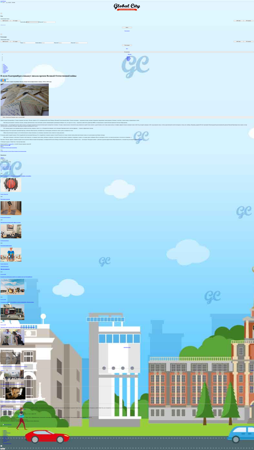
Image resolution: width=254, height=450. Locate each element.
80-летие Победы (11, 151)
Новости (5, 431)
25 (2, 169)
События (128, 58)
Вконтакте (6, 20)
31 (1, 170)
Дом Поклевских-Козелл (5, 240)
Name (21, 42)
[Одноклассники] (3, 80)
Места (128, 57)
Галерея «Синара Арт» (4, 194)
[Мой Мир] (5, 80)
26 (4, 169)
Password (41, 22)
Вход (127, 48)
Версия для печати (5, 145)
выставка (5, 151)
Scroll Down (3, 1)
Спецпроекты (6, 440)
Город (128, 56)
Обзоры (5, 434)
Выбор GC (5, 435)
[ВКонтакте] (1, 80)
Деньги (4, 69)
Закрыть (2, 448)
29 (8, 169)
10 (1, 166)
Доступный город (7, 443)
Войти (127, 27)
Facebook (249, 20)
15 (8, 166)
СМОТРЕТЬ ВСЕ (5, 266)
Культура (5, 66)
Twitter (239, 20)
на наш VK (10, 144)
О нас (2, 406)
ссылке (140, 139)
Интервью (5, 437)
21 (7, 167)
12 (4, 166)
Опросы (5, 441)
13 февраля (3, 405)
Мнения (5, 436)
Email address (23, 22)
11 (2, 166)
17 (1, 167)
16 (10, 166)
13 (5, 166)
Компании (5, 71)
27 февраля (3, 387)
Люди (128, 59)
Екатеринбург (127, 51)
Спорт (4, 65)
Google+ (16, 20)
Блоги (4, 438)
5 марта (2, 370)
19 (4, 167)
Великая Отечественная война (20, 151)
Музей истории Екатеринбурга (11, 147)
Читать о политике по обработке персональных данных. (13, 409)
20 (5, 167)
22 (8, 167)
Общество (5, 67)
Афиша (2, 157)
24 (1, 169)
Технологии (6, 70)
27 (5, 169)
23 (10, 167)
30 (10, 169)
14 (7, 166)
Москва (129, 54)
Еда (128, 60)
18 (2, 167)
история (2, 151)
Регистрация (127, 30)
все (4, 64)
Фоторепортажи (6, 432)
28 (7, 169)
